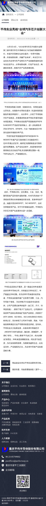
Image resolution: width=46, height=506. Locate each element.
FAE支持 (13, 433)
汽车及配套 (6, 422)
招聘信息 (14, 442)
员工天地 (22, 442)
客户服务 (5, 433)
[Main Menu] (41, 3)
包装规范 (5, 403)
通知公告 (14, 20)
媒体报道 (24, 20)
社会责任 (22, 386)
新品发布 (5, 405)
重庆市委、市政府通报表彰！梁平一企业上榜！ (28, 369)
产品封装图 (14, 403)
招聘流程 (5, 442)
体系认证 (22, 414)
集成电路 (33, 403)
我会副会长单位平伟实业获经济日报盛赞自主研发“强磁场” (28, 363)
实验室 (39, 414)
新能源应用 (16, 422)
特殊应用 (15, 425)
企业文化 (14, 386)
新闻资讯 (9, 14)
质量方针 (5, 414)
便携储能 (35, 422)
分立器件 (24, 403)
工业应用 (26, 422)
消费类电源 (6, 425)
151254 (25, 500)
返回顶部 (5, 503)
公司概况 (5, 386)
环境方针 (14, 414)
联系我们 (31, 386)
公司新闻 (20, 14)
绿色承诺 (31, 414)
